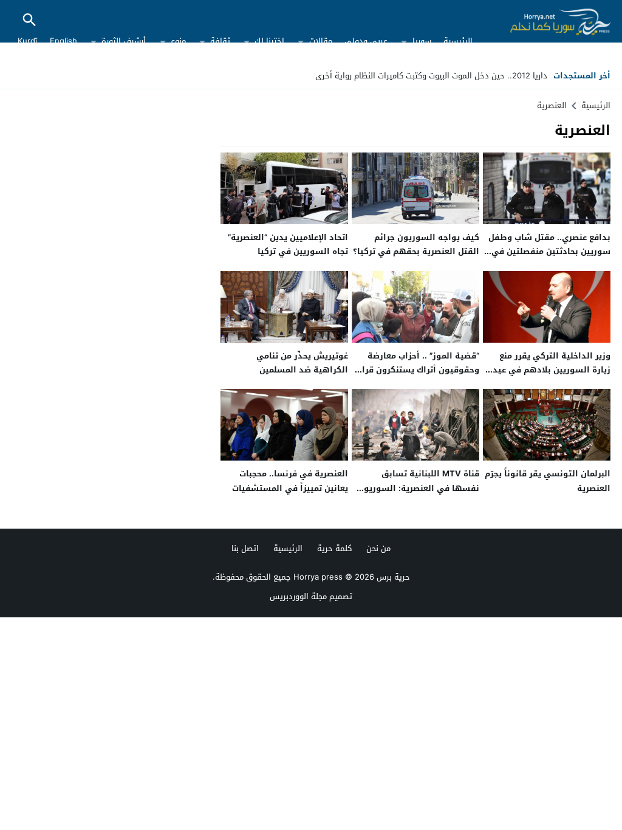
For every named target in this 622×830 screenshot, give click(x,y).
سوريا (421, 41)
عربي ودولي (366, 41)
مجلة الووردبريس (298, 596)
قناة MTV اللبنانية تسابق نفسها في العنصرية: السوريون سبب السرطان (418, 488)
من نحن (378, 548)
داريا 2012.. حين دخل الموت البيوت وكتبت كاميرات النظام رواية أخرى (431, 75)
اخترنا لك (269, 41)
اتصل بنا (245, 548)
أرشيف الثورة (123, 41)
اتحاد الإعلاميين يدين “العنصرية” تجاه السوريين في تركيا (288, 244)
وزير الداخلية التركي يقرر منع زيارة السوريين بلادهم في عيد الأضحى (551, 370)
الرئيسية (458, 41)
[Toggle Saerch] (29, 21)
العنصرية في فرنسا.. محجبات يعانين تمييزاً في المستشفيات (290, 480)
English (63, 41)
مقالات (320, 41)
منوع (178, 41)
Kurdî (27, 41)
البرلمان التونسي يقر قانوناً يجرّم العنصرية (547, 480)
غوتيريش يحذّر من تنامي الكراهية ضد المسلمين (302, 362)
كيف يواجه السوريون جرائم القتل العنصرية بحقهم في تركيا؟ (416, 244)
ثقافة (220, 41)
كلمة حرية (334, 548)
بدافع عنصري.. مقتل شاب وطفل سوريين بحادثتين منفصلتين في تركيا (549, 251)
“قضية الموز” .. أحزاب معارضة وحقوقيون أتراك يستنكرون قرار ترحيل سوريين (418, 370)
